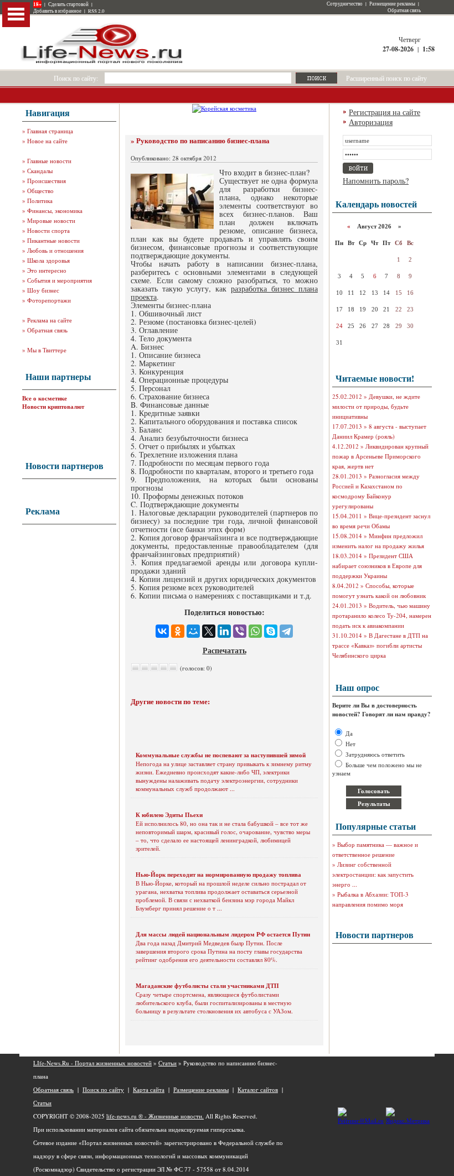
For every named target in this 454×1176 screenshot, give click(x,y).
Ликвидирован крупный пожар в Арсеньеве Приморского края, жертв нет (380, 456)
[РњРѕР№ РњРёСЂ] (193, 631)
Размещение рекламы (392, 4)
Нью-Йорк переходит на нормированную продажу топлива (218, 874)
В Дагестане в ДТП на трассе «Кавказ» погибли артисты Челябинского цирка (380, 645)
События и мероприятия (59, 280)
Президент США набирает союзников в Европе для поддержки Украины (377, 565)
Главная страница (50, 131)
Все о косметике (44, 398)
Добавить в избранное (57, 11)
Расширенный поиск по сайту (386, 78)
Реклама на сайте (49, 320)
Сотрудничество (345, 4)
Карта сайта (148, 1089)
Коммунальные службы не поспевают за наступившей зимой (221, 755)
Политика (40, 200)
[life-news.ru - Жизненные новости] (102, 63)
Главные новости (49, 161)
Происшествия (46, 180)
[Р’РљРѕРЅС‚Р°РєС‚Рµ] (162, 631)
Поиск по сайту (103, 1089)
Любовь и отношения (55, 250)
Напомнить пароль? (376, 180)
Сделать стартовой (68, 4)
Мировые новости (51, 220)
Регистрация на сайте (384, 112)
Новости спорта (48, 230)
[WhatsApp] (255, 631)
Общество (40, 190)
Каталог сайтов (258, 1089)
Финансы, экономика (54, 210)
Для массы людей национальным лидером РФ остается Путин (223, 934)
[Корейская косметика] (224, 108)
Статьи (167, 1063)
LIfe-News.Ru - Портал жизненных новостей (92, 1063)
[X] (208, 631)
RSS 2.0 (96, 11)
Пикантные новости (53, 240)
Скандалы (40, 170)
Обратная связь (404, 10)
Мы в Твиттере (46, 350)
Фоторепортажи (49, 300)
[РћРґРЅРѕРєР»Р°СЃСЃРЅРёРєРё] (177, 631)
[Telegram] (286, 631)
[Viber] (239, 631)
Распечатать (224, 650)
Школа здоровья (48, 260)
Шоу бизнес (43, 290)
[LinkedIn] (224, 631)
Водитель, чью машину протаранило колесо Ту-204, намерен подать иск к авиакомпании (381, 615)
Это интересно (46, 270)
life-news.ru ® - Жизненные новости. (155, 1116)
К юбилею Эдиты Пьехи (169, 814)
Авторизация (371, 122)
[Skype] (270, 631)
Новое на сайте (47, 141)
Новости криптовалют (53, 406)
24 (339, 325)
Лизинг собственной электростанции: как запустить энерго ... (373, 874)
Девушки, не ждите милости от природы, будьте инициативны (376, 406)
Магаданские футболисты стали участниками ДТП (207, 985)
